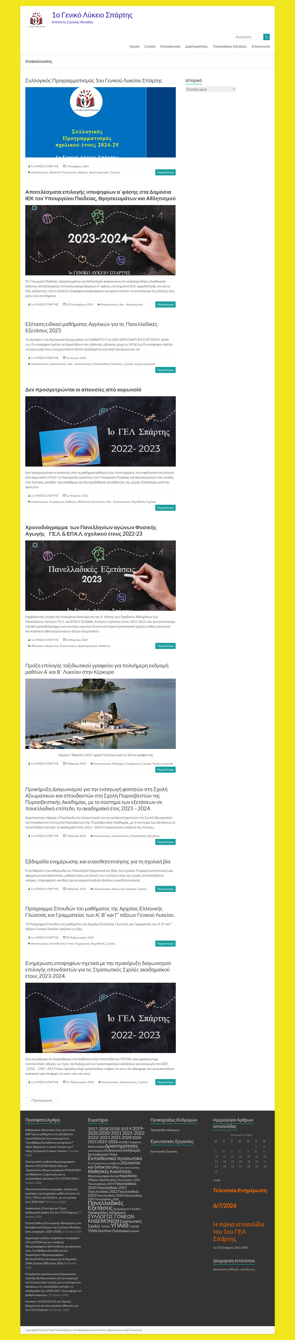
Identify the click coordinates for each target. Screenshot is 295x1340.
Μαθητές (70, 501)
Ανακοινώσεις (39, 172)
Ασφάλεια (135, 1142)
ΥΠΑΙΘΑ (134, 1226)
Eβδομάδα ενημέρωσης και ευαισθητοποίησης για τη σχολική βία (97, 861)
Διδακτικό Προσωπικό (63, 172)
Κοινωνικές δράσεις (124, 889)
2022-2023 (99, 1137)
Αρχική (134, 46)
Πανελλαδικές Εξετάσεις (230, 46)
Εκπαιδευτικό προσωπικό (115, 1158)
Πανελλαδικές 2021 (112, 1188)
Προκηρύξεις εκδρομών (165, 1130)
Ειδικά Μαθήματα (96, 1150)
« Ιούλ (216, 1180)
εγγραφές (134, 1231)
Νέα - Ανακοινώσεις (131, 304)
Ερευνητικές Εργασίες (129, 1167)
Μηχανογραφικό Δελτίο (103, 1176)
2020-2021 (110, 1133)
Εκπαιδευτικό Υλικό (102, 1154)
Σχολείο (150, 46)
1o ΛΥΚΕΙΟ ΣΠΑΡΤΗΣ (45, 166)
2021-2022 (133, 1133)
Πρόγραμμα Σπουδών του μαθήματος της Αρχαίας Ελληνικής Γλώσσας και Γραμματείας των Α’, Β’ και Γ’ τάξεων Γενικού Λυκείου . (100, 911)
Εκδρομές (118, 763)
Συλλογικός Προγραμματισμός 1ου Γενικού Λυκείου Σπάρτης (93, 80)
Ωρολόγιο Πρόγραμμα (113, 1231)
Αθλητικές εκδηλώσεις (44, 646)
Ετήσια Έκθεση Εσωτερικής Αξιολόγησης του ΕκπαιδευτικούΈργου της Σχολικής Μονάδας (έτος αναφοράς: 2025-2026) (53, 1227)
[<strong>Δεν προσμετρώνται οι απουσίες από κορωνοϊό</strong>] (100, 398)
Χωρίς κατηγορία (144, 364)
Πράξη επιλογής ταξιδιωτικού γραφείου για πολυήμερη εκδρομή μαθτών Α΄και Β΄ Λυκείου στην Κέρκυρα (96, 668)
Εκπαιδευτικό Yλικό (61, 943)
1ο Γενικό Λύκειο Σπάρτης (92, 14)
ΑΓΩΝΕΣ (124, 1142)
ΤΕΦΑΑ (105, 1226)
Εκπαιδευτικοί (170, 46)
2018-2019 (120, 1128)
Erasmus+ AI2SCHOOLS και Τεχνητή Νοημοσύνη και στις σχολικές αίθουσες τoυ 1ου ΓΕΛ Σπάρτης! (51, 1305)
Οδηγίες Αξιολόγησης (102, 1180)
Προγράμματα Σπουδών (127, 1208)
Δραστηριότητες (196, 46)
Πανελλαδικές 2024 (110, 1195)
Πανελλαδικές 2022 (103, 1191)
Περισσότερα (165, 172)
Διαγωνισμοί (96, 1146)
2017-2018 (98, 1128)
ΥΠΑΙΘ (120, 1225)
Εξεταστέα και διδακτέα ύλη (114, 1164)
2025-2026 (107, 1141)
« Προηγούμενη (41, 1100)
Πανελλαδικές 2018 (128, 1180)
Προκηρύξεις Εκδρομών (107, 1212)
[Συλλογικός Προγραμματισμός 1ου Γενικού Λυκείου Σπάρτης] (100, 89)
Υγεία (92, 1230)
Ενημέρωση (56, 501)
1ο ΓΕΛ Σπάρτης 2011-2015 (230, 1247)
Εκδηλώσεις (114, 1150)
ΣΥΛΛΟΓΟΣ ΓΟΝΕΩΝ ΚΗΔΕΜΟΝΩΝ (111, 1218)
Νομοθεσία (138, 501)
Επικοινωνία (261, 46)
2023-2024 (121, 1137)
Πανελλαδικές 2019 (101, 1184)
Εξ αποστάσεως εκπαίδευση (104, 1163)
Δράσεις (83, 172)
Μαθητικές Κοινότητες (91, 501)
